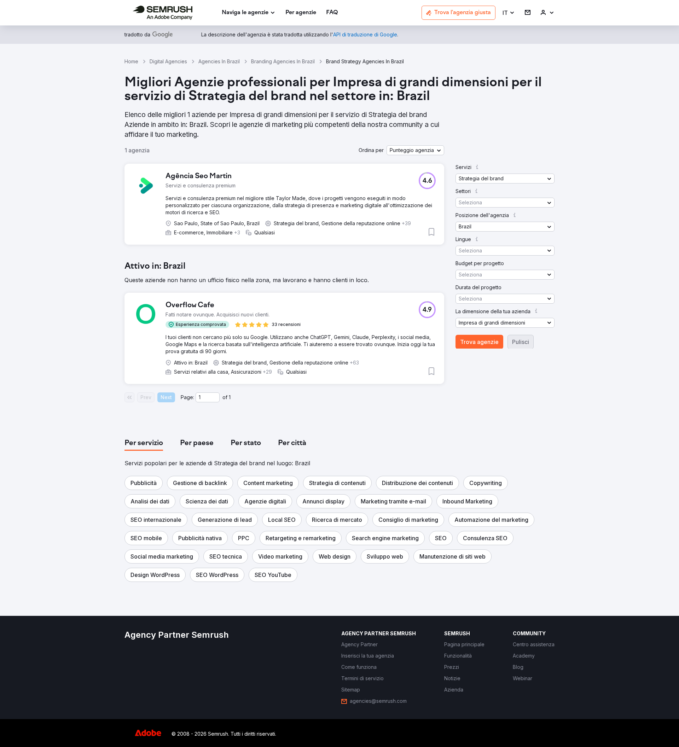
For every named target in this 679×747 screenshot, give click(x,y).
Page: (187, 397)
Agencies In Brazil (219, 61)
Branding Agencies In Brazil (283, 61)
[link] (300, 12)
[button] (509, 13)
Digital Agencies (168, 61)
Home (131, 61)
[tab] (143, 443)
